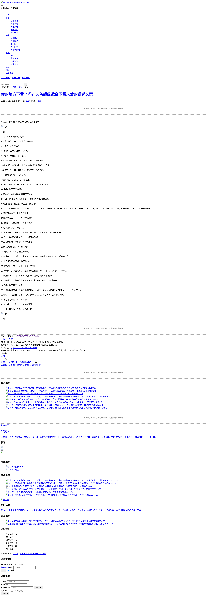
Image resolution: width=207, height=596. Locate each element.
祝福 (8, 70)
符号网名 (14, 44)
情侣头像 (14, 27)
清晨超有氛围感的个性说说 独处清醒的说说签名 (75, 388)
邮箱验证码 (6, 588)
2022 (116, 510)
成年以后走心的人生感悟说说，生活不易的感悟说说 (80, 402)
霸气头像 (87, 510)
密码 (11, 567)
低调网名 (122, 510)
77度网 (26, 3)
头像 (8, 18)
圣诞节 (52, 510)
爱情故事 (5, 510)
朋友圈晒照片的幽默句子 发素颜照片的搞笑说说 (75, 391)
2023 (70, 510)
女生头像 (14, 21)
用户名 (4, 582)
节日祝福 (20, 510)
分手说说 (35, 510)
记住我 (12, 570)
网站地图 (42, 554)
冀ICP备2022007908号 (29, 554)
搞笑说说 (14, 61)
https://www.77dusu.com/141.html (24, 348)
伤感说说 (14, 58)
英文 (81, 510)
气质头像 (64, 510)
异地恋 (57, 510)
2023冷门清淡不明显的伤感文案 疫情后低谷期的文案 (81, 405)
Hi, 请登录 (5, 78)
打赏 (10, 339)
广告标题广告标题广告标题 (27, 336)
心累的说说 (109, 510)
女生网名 (14, 38)
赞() (38, 101)
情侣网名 (14, 47)
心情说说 (5, 356)
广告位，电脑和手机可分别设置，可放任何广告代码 (103, 108)
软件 (47, 510)
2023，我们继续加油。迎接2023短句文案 (66, 394)
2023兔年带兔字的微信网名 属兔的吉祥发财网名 (21, 365)
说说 (8, 53)
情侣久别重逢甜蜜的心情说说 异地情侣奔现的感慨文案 (84, 408)
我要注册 (16, 78)
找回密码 (26, 78)
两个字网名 (15, 50)
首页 (8, 15)
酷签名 (42, 510)
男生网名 (14, 41)
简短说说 (95, 510)
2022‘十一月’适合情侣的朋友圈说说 (16, 362)
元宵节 (101, 510)
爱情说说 (14, 56)
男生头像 (14, 24)
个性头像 (14, 33)
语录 (8, 67)
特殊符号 (129, 510)
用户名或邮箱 (6, 564)
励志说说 (14, 64)
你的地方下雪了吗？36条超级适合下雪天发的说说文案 (47, 94)
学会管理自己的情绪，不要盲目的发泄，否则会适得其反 (86, 397)
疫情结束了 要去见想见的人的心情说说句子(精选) (77, 399)
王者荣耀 (9, 73)
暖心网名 (137, 510)
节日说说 (76, 510)
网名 (8, 35)
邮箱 (3, 585)
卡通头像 (14, 30)
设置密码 (5, 591)
